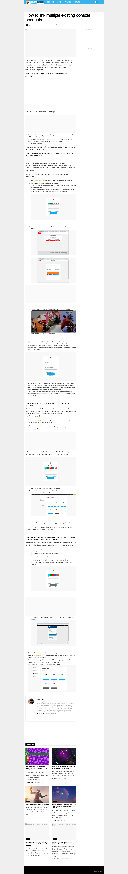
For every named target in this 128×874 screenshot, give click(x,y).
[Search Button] (102, 2)
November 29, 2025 (65, 780)
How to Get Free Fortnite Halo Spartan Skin (37, 804)
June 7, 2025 (64, 820)
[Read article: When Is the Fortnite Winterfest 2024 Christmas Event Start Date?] (64, 831)
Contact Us (77, 2)
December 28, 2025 (38, 782)
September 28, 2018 (43, 25)
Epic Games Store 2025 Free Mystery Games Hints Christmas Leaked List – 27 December (36, 768)
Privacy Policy (45, 870)
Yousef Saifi (33, 25)
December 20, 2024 (38, 858)
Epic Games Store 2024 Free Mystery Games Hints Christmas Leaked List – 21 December (36, 843)
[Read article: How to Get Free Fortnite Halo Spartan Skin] (37, 794)
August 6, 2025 (37, 817)
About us (27, 870)
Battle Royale (68, 2)
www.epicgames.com (39, 180)
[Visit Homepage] (34, 2)
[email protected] (41, 713)
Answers (59, 2)
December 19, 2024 (65, 858)
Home (48, 2)
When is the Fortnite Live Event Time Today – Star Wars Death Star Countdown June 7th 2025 (64, 806)
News (53, 2)
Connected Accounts (42, 491)
